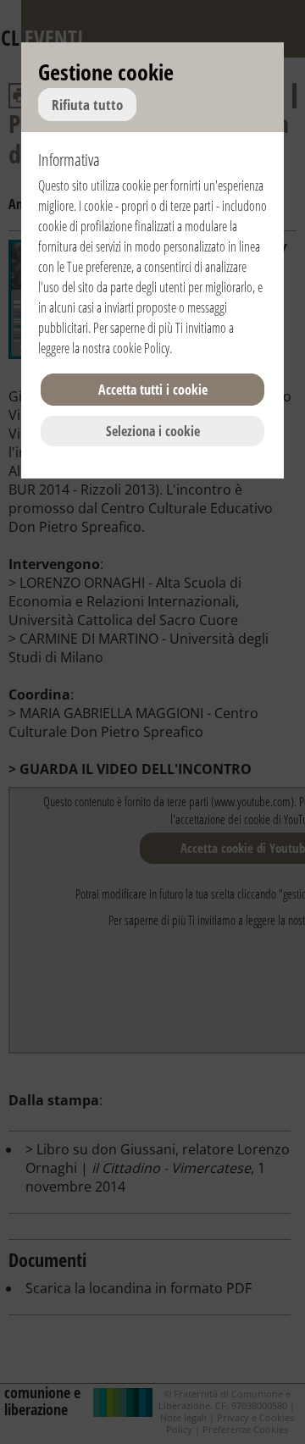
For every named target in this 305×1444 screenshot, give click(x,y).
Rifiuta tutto (87, 104)
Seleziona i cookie (153, 431)
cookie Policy (141, 348)
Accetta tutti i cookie (153, 389)
